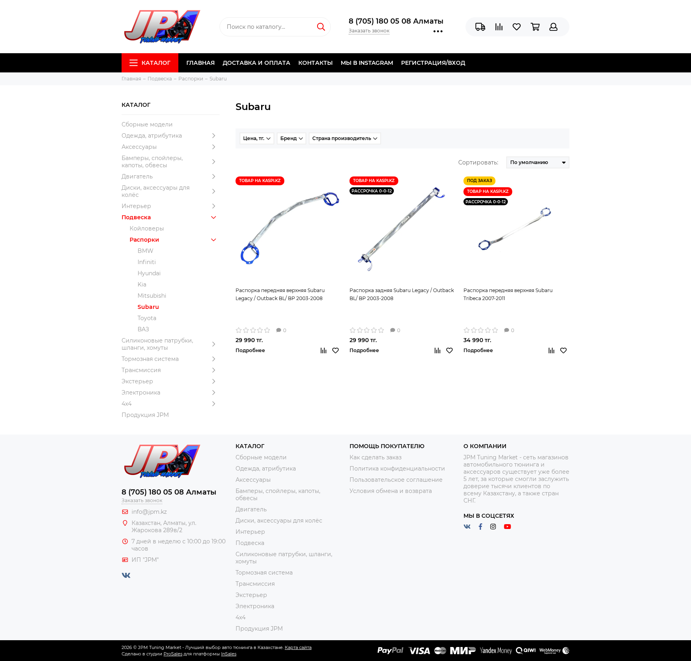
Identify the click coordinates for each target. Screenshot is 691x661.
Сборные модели (147, 124)
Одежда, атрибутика (152, 135)
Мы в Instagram (367, 62)
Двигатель (137, 176)
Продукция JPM (145, 415)
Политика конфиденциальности (397, 468)
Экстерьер (137, 381)
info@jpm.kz (149, 511)
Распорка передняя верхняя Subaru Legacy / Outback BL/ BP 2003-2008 (280, 294)
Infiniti (147, 262)
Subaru (148, 306)
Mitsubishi (152, 295)
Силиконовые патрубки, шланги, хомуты (157, 344)
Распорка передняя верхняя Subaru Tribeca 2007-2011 (508, 294)
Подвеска (136, 217)
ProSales (173, 654)
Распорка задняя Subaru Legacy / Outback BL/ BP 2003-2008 (401, 294)
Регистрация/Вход (433, 62)
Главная (200, 62)
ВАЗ (143, 329)
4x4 (127, 403)
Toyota (147, 318)
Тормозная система (150, 359)
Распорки (144, 239)
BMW (146, 250)
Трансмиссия (141, 370)
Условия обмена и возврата (390, 491)
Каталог (156, 62)
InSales (228, 654)
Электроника (141, 392)
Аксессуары (139, 146)
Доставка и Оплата (256, 62)
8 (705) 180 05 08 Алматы (396, 21)
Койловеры (147, 228)
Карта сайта (298, 647)
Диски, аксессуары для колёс (156, 191)
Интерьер (136, 206)
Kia (142, 284)
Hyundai (149, 273)
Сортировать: (478, 162)
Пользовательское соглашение (396, 479)
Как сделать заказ (375, 457)
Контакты (315, 62)
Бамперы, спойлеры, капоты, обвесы (152, 161)
